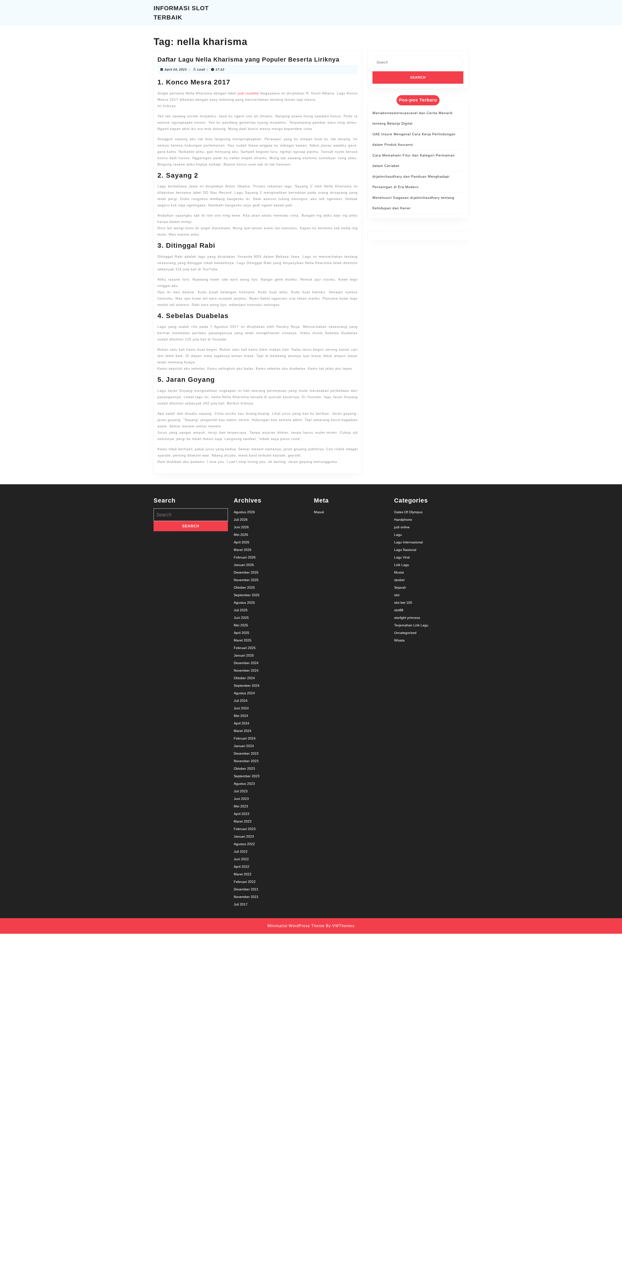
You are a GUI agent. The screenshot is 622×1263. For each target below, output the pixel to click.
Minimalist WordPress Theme (296, 926)
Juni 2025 (241, 618)
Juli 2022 (241, 851)
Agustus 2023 (244, 784)
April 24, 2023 (175, 69)
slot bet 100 (403, 602)
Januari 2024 (244, 746)
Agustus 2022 (244, 844)
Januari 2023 (244, 836)
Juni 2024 (241, 708)
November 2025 (246, 580)
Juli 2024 (241, 701)
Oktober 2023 (244, 768)
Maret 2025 (242, 640)
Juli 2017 (241, 904)
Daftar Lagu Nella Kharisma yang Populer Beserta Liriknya (248, 59)
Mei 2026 (241, 535)
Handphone (403, 520)
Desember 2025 (246, 572)
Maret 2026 (242, 550)
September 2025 (246, 595)
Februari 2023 (245, 829)
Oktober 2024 (244, 678)
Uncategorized (405, 633)
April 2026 (241, 542)
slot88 (398, 610)
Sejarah (400, 587)
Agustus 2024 (244, 693)
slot (396, 595)
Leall (201, 69)
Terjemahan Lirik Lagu (411, 625)
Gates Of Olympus (408, 512)
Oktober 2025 (244, 587)
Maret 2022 (242, 874)
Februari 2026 (245, 557)
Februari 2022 (245, 882)
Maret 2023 (242, 821)
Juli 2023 (241, 791)
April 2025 (241, 633)
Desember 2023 (246, 753)
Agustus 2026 (244, 512)
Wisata (399, 640)
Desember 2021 (246, 889)
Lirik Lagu (401, 565)
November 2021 (246, 897)
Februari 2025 (245, 648)
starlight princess (407, 618)
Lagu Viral (402, 557)
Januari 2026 (244, 565)
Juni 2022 (241, 859)
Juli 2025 (241, 610)
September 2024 (246, 685)
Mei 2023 (241, 806)
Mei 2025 (241, 625)
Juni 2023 (241, 799)
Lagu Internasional (408, 542)
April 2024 (241, 723)
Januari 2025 (244, 655)
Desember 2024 (246, 663)
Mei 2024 (241, 716)
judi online (402, 527)
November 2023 (246, 761)
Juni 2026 (241, 527)
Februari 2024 (245, 738)
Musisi (399, 572)
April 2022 (241, 867)
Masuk (319, 512)
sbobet (399, 580)
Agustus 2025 (244, 602)
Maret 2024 (242, 731)
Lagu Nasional (405, 550)
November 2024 (246, 670)
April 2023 (241, 814)
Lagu (398, 535)
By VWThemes (340, 926)
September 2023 (246, 776)
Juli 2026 (241, 520)
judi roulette (248, 93)
